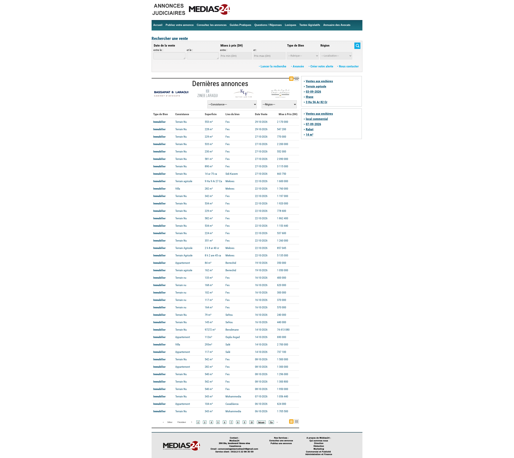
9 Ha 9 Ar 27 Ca (213, 181)
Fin (271, 422)
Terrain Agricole (184, 248)
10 (252, 422)
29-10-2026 (261, 121)
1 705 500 (282, 411)
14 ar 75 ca (211, 173)
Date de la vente (164, 45)
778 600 (281, 210)
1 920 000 (282, 203)
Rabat (309, 129)
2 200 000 (282, 144)
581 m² (209, 158)
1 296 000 (282, 374)
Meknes (229, 181)
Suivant (261, 422)
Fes (227, 121)
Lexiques (290, 24)
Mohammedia (233, 396)
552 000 (281, 151)
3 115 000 (282, 166)
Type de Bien (295, 45)
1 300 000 (282, 366)
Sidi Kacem (231, 173)
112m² (208, 337)
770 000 (281, 136)
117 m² (209, 300)
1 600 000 (282, 181)
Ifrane (309, 97)
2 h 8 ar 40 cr (212, 248)
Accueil (157, 24)
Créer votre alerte (321, 66)
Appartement (182, 262)
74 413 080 (283, 329)
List (293, 78)
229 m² (209, 136)
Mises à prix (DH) (231, 45)
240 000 (281, 314)
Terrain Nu (181, 121)
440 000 (281, 322)
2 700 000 (282, 344)
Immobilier (159, 121)
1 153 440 (282, 225)
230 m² (209, 151)
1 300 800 (282, 381)
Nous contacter (348, 66)
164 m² (209, 307)
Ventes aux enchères (319, 81)
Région (324, 45)
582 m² (209, 218)
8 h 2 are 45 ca (213, 255)
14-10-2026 (261, 329)
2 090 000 (282, 158)
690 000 (281, 337)
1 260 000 (282, 240)
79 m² (208, 314)
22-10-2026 (261, 181)
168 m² (209, 285)
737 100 (281, 351)
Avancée (298, 66)
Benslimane (232, 329)
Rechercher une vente (170, 38)
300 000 (281, 292)
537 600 (281, 233)
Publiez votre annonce (180, 24)
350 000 (281, 262)
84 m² (208, 262)
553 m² (209, 121)
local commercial (317, 119)
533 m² (209, 144)
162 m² (209, 270)
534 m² (209, 203)
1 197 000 (282, 196)
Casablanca (232, 403)
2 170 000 (282, 121)
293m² (208, 344)
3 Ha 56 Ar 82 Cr (316, 102)
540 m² (209, 374)
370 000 (281, 300)
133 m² (209, 277)
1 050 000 (282, 270)
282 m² (209, 188)
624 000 (281, 403)
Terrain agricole (183, 181)
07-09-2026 (313, 124)
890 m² (209, 166)
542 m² (209, 359)
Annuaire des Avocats (336, 24)
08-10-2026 (261, 359)
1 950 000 (282, 389)
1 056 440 (282, 396)
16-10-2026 (261, 277)
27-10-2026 (261, 136)
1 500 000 (282, 359)
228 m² (209, 129)
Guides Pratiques (240, 24)
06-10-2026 (261, 403)
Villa (177, 188)
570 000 (281, 307)
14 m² (309, 134)
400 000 (281, 277)
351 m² (209, 240)
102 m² (209, 292)
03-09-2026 (313, 91)
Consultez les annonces (211, 24)
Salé (227, 344)
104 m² (209, 403)
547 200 (281, 129)
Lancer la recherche (273, 66)
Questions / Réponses (268, 24)
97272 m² (210, 329)
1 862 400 (282, 218)
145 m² (209, 322)
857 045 (281, 248)
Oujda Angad (232, 337)
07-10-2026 (261, 396)
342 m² (209, 196)
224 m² (209, 233)
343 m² (209, 396)
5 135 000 (282, 255)
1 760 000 (282, 188)
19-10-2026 (261, 262)
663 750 (281, 173)
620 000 (281, 285)
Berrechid (230, 262)
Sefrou (229, 314)
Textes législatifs (309, 24)
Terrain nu (180, 277)
